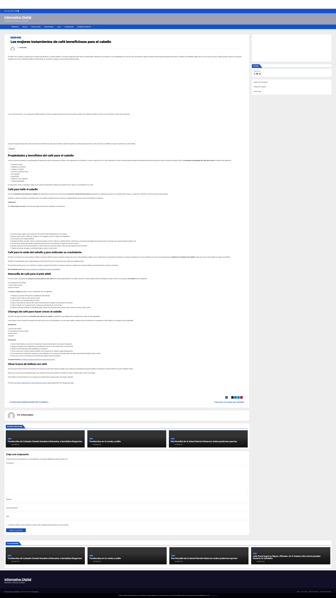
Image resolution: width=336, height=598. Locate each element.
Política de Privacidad (261, 82)
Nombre (9, 499)
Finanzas (15, 27)
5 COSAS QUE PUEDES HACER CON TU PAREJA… (29, 402)
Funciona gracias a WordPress (12, 591)
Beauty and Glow (68, 383)
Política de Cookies (260, 87)
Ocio (59, 27)
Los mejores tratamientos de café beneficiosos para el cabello (33, 383)
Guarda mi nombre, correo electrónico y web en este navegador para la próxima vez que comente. (38, 525)
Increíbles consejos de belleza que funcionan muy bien (38, 359)
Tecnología (36, 27)
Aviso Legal (257, 91)
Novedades (69, 27)
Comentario (10, 463)
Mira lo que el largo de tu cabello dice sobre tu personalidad (41, 269)
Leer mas (214, 595)
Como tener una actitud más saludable (229, 402)
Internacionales (84, 27)
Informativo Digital (17, 17)
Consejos (13, 37)
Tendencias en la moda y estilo (105, 441)
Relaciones (48, 27)
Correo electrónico (12, 508)
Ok (211, 595)
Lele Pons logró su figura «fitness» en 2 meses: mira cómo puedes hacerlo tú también (286, 557)
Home (298, 591)
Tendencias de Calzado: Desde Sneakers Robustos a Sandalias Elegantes (45, 441)
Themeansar (35, 591)
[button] (330, 27)
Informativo (23, 47)
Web (7, 516)
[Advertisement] (168, 4)
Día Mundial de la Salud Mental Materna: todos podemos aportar (204, 441)
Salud (24, 27)
